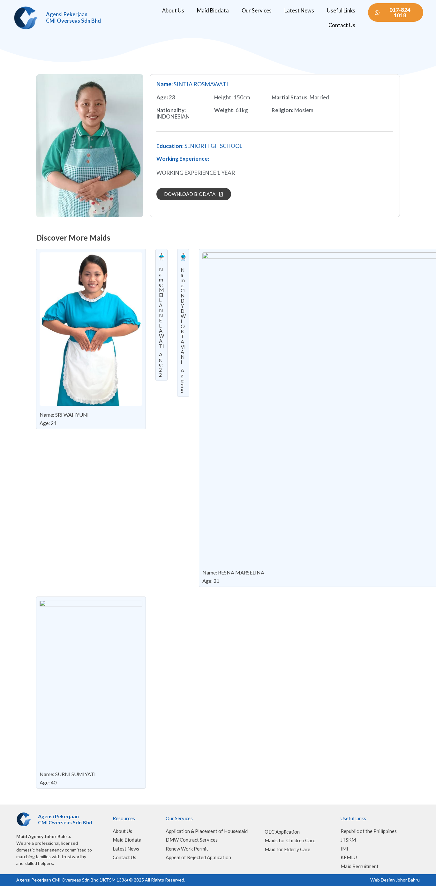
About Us (173, 10)
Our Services (257, 10)
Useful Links (341, 10)
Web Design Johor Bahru (395, 879)
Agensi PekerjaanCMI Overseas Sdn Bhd (73, 17)
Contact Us (341, 25)
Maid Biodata (213, 10)
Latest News (299, 10)
